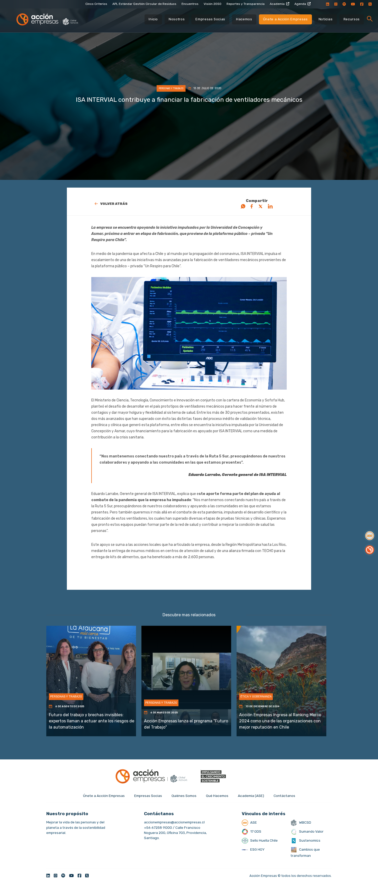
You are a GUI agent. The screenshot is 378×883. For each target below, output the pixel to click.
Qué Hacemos (217, 796)
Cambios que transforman (305, 852)
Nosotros (177, 19)
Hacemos (244, 19)
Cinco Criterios (96, 4)
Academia (277, 4)
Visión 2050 (212, 4)
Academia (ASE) (251, 796)
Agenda (300, 4)
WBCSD (304, 822)
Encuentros (190, 4)
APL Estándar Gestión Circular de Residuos (144, 4)
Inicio (153, 19)
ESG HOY (257, 849)
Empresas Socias (210, 19)
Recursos (352, 19)
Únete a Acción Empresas (285, 19)
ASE (253, 822)
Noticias (326, 19)
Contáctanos (284, 796)
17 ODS (255, 831)
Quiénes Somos (184, 796)
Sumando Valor (310, 831)
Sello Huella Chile (263, 840)
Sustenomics (309, 840)
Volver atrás (114, 204)
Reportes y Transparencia (246, 4)
